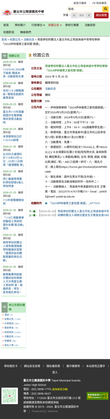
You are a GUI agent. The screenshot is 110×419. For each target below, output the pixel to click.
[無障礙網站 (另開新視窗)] (98, 396)
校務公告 (12, 319)
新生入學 (11, 345)
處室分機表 (79, 3)
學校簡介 (20, 25)
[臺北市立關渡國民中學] (22, 12)
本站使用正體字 (95, 366)
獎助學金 (11, 327)
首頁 (6, 25)
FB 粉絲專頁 (100, 3)
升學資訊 (11, 323)
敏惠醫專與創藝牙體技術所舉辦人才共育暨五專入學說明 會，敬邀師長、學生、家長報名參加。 (13, 283)
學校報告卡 (11, 366)
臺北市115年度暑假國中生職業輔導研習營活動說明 (13, 117)
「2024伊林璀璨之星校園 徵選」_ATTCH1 (74, 203)
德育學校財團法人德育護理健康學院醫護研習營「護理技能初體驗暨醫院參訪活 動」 (12, 251)
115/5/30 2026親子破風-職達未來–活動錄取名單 (13, 73)
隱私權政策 (53, 366)
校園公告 (53, 25)
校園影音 (8, 32)
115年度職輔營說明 (13, 201)
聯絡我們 (25, 32)
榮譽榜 (10, 340)
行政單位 (37, 25)
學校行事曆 (72, 25)
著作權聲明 (73, 366)
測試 (8, 314)
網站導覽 (101, 15)
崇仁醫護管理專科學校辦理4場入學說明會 (13, 182)
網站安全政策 (32, 366)
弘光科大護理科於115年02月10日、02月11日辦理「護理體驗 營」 (14, 160)
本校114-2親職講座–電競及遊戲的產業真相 (13, 94)
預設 (81, 15)
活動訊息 (12, 336)
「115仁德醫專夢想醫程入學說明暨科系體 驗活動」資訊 (13, 223)
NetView (53, 411)
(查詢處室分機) (60, 389)
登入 (55, 372)
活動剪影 (90, 25)
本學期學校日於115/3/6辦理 (12, 138)
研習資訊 (12, 332)
